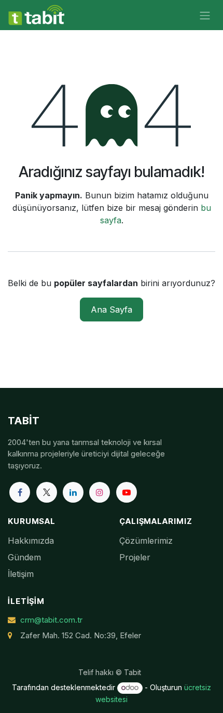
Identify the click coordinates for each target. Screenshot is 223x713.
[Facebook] (19, 492)
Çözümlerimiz (146, 540)
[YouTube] (126, 492)
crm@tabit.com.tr (51, 620)
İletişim (21, 574)
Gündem (24, 557)
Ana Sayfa (111, 309)
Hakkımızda (31, 540)
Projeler (134, 557)
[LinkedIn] (73, 492)
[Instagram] (99, 492)
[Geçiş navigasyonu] (204, 15)
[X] (46, 492)
